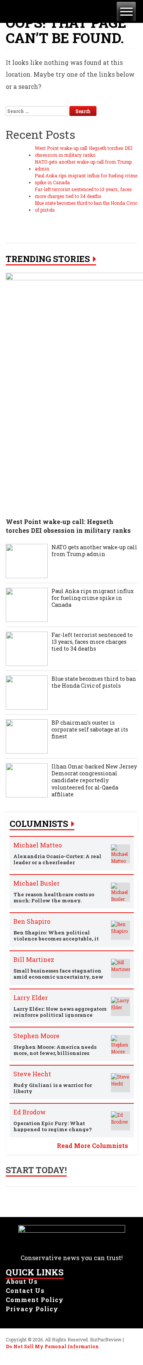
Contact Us (25, 1290)
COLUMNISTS (39, 824)
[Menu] (126, 11)
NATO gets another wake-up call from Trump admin (83, 165)
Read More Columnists (92, 1146)
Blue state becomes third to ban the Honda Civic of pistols (86, 206)
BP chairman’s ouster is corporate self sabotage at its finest (89, 729)
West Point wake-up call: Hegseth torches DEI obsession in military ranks (83, 151)
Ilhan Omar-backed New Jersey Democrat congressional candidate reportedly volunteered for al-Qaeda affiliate (94, 780)
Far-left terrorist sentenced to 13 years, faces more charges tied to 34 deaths (83, 192)
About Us (22, 1281)
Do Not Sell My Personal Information (52, 1346)
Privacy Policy (32, 1309)
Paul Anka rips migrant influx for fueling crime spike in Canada (86, 178)
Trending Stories (48, 259)
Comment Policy (35, 1300)
